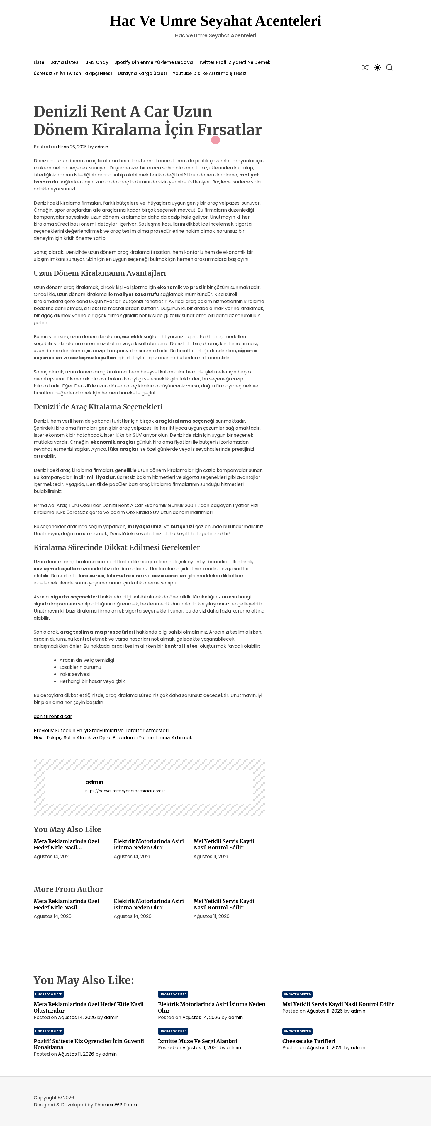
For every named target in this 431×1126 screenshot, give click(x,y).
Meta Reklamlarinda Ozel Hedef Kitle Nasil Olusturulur (66, 847)
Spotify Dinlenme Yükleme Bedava (153, 62)
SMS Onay (97, 62)
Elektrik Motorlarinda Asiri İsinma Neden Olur (149, 844)
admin (101, 147)
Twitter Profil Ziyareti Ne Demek (234, 62)
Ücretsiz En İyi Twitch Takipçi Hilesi (73, 73)
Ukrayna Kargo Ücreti (142, 73)
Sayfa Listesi (65, 62)
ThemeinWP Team (115, 1104)
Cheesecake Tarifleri (308, 1041)
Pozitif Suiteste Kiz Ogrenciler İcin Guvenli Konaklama (89, 1044)
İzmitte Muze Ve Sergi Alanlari (197, 1041)
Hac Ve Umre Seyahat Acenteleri (215, 20)
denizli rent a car (53, 716)
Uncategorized (48, 994)
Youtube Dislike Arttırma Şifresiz (209, 73)
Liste (39, 62)
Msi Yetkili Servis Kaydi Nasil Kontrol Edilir (224, 844)
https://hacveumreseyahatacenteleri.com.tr (125, 790)
